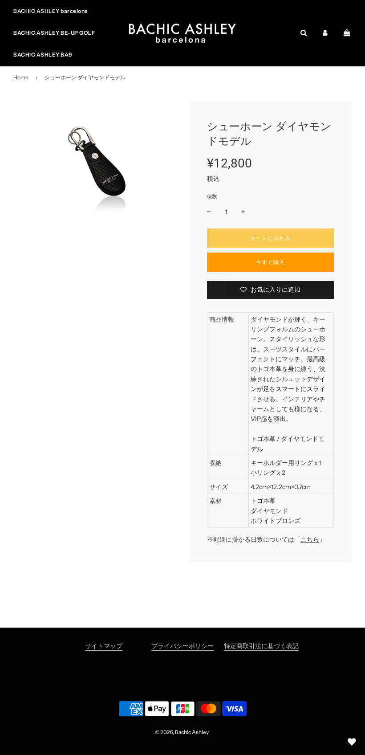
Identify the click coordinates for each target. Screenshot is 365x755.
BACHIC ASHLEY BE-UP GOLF (54, 32)
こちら (309, 539)
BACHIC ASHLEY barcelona (50, 11)
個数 (212, 196)
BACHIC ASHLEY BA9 (42, 54)
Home (20, 77)
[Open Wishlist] (352, 742)
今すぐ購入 (270, 262)
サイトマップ (103, 646)
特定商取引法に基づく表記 (261, 646)
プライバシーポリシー (182, 646)
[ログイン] (325, 32)
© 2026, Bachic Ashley (182, 732)
